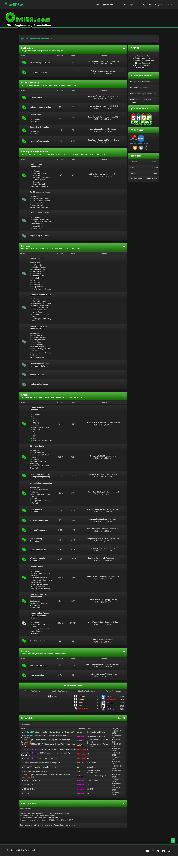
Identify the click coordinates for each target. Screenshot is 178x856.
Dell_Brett (114, 106)
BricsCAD (35, 278)
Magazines (36, 608)
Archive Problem (38, 357)
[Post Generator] (119, 4)
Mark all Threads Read (145, 61)
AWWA (35, 425)
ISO (34, 432)
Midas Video (37, 312)
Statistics (138, 156)
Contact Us (141, 68)
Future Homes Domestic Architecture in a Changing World (50, 732)
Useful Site (37, 228)
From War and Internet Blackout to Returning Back (42, 763)
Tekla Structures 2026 (32, 780)
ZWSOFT (35, 280)
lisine (114, 456)
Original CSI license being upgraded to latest (40, 767)
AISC (34, 418)
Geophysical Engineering (41, 501)
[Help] (144, 4)
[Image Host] (125, 4)
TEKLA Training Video (40, 308)
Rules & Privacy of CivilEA (40, 107)
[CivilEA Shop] (131, 4)
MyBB (36, 850)
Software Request (37, 375)
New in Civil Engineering (41, 219)
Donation (36, 121)
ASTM (35, 421)
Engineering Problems (39, 236)
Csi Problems (37, 335)
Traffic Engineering (38, 549)
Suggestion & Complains (40, 127)
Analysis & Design (38, 453)
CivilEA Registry (36, 97)
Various (25, 651)
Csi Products (37, 265)
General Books (36, 567)
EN (34, 434)
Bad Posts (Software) (39, 384)
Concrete (35, 459)
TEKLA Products (38, 271)
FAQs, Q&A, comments (39, 141)
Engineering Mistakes (40, 207)
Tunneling (35, 503)
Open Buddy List (143, 63)
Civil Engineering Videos (41, 201)
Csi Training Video (39, 301)
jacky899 (115, 117)
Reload (119, 718)
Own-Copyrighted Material (41, 63)
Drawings (36, 182)
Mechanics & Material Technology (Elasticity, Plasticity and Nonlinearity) (40, 587)
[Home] (97, 4)
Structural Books (37, 446)
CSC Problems (37, 344)
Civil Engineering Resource (34, 151)
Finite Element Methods (41, 455)
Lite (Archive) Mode (143, 65)
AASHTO (36, 423)
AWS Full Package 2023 (141, 82)
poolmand (115, 140)
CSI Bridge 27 (29, 785)
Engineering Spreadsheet (42, 178)
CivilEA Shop (27, 48)
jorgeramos (112, 674)
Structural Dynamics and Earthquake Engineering (40, 475)
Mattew (116, 61)
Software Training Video (40, 294)
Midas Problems (38, 346)
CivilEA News (35, 115)
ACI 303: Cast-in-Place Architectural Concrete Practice (50, 749)
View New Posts (142, 56)
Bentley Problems (38, 340)
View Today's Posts (143, 58)
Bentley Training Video (41, 305)
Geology (35, 499)
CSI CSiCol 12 (29, 793)
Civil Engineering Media (40, 192)
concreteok (115, 577)
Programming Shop (38, 72)
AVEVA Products (38, 282)
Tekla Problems (37, 342)
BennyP (110, 640)
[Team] (138, 4)
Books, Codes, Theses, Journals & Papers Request (39, 615)
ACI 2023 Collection (139, 88)
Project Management (39, 530)
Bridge (89, 785)
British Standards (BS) (41, 427)
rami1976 (113, 548)
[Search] (150, 4)
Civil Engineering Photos (41, 199)
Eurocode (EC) (38, 429)
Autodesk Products (39, 267)
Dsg (115, 600)
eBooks (25, 395)
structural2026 (53, 818)
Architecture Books (40, 578)
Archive (35, 134)
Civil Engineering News (40, 213)
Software (25, 246)
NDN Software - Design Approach (35, 771)
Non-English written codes (42, 440)
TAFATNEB (115, 509)
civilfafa (115, 622)
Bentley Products (38, 269)
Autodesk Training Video (42, 303)
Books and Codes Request (96, 776)
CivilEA (21, 850)
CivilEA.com (16, 4)
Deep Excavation (38, 287)
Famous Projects (39, 180)
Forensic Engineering (39, 520)
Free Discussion (37, 675)
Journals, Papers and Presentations (39, 595)
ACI (34, 416)
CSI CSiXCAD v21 (30, 789)
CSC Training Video (40, 310)
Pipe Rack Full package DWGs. (143, 94)
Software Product (37, 258)
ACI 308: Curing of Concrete (40, 758)
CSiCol (89, 793)
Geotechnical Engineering (41, 483)
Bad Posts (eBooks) (38, 641)
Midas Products (38, 276)
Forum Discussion (30, 83)
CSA (34, 436)
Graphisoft (36, 285)
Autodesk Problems (39, 338)
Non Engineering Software (41, 289)
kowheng (112, 71)
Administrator (114, 96)
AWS (34, 438)
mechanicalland (114, 664)
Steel (34, 457)
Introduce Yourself (38, 666)
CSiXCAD (90, 789)
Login (169, 4)
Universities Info (39, 226)
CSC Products (37, 274)
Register (158, 4)
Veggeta (114, 519)
